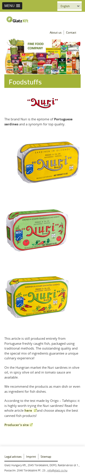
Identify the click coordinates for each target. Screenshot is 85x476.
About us (55, 32)
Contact (71, 32)
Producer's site (16, 425)
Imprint (31, 457)
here (28, 410)
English (65, 6)
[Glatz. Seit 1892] (18, 19)
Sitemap (46, 457)
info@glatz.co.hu (57, 470)
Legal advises (13, 457)
